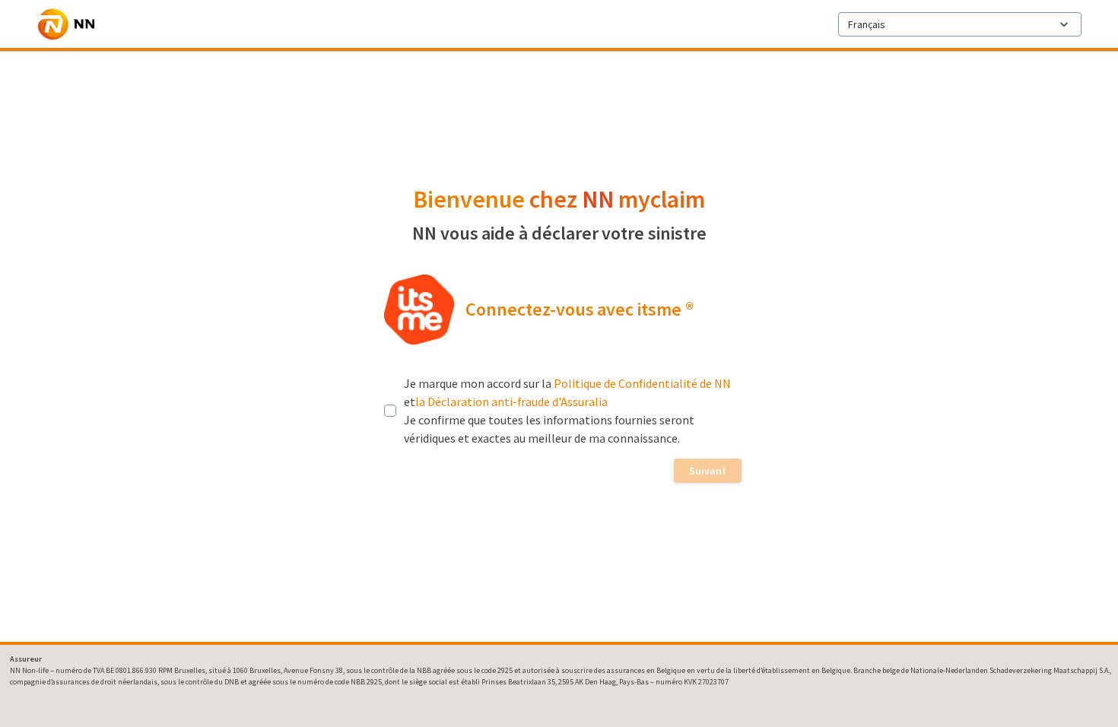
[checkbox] (390, 411)
